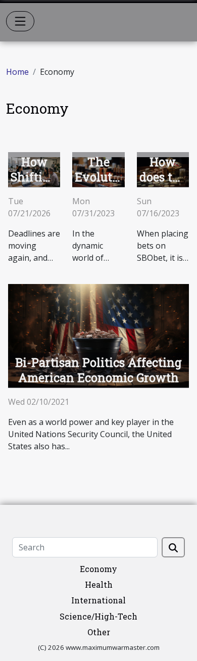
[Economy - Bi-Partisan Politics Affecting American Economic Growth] (98, 335)
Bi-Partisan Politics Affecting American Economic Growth (98, 370)
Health (99, 584)
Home (17, 71)
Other (98, 632)
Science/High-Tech (98, 616)
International (98, 600)
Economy (98, 568)
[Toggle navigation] (20, 21)
